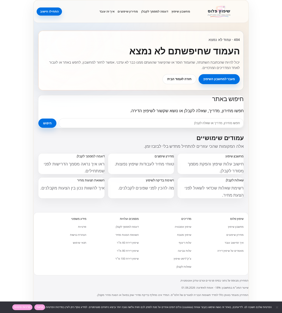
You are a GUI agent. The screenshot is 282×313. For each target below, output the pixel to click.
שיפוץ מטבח (184, 235)
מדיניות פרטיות (22, 307)
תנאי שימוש (79, 242)
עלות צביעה (184, 250)
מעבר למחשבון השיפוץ (219, 79)
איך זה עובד (107, 11)
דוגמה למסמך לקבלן (154, 11)
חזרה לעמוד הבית (179, 79)
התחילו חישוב (49, 11)
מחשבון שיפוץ (181, 11)
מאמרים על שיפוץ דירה (230, 250)
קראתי (39, 307)
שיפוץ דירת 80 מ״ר (128, 250)
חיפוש (47, 123)
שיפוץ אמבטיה (183, 226)
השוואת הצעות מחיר (127, 235)
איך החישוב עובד (234, 242)
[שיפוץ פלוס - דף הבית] (219, 11)
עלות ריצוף (185, 242)
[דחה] (277, 307)
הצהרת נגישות (78, 235)
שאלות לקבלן (183, 266)
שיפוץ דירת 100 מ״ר (127, 258)
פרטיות (82, 226)
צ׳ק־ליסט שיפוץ (182, 258)
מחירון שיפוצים (128, 11)
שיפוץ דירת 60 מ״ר (128, 242)
